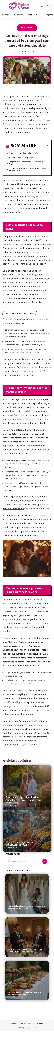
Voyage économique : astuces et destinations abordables (22, 843)
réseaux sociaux (11, 646)
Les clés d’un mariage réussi (22, 157)
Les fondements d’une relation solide (24, 153)
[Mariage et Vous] (19, 6)
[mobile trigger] (5, 6)
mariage (32, 108)
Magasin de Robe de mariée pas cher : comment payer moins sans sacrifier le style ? (27, 907)
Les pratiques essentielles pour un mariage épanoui (26, 163)
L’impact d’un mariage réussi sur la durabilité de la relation (27, 169)
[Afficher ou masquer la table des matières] (43, 146)
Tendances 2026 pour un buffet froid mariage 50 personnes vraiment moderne (24, 993)
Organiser (27, 27)
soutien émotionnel (13, 508)
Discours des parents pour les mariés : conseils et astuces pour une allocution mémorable (25, 950)
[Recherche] (42, 6)
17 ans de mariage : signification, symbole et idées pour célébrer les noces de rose (23, 800)
